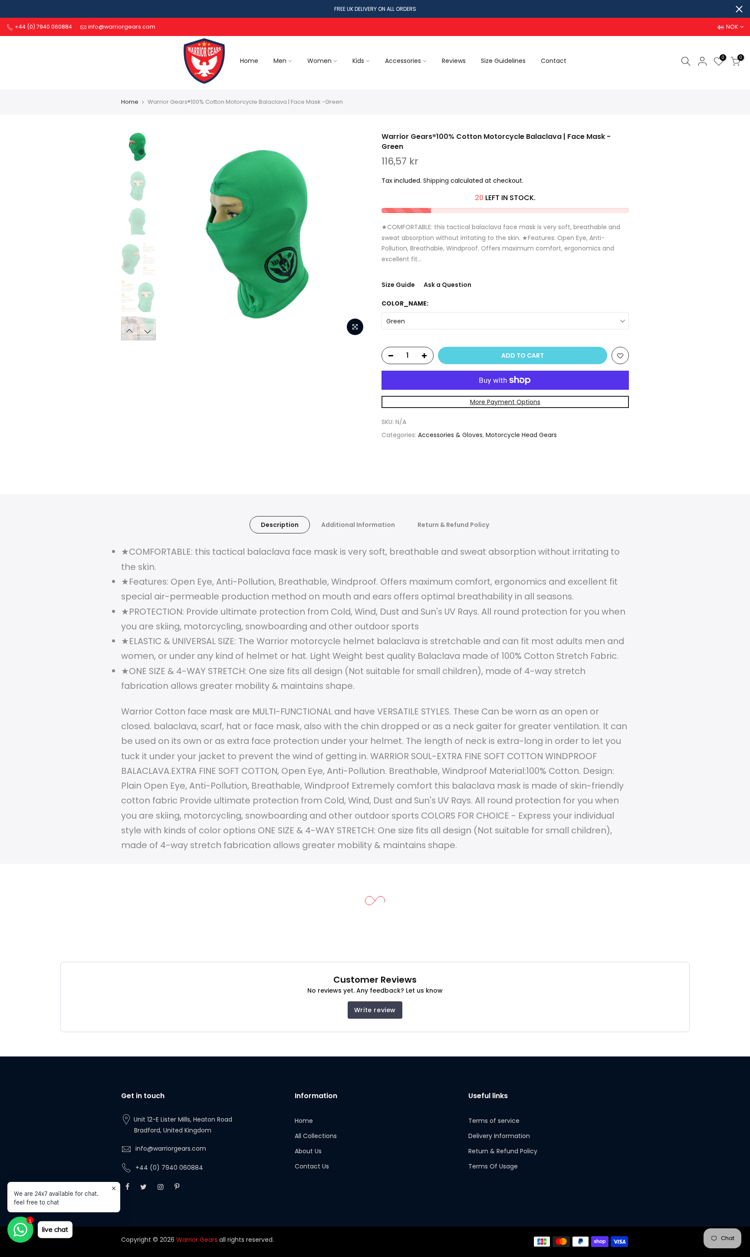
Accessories (403, 60)
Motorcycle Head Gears (521, 435)
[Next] (353, 236)
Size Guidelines (503, 60)
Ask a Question (447, 284)
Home (249, 60)
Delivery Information (499, 1136)
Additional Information (358, 524)
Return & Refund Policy (453, 524)
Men (279, 60)
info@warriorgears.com (170, 1148)
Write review (375, 1010)
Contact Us (312, 1166)
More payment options (505, 402)
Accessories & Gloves (450, 435)
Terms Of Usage (493, 1166)
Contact (553, 60)
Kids (358, 60)
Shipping (436, 180)
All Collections (316, 1136)
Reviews (454, 60)
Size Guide (398, 284)
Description (280, 524)
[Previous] (175, 236)
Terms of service (494, 1120)
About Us (308, 1151)
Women (319, 60)
